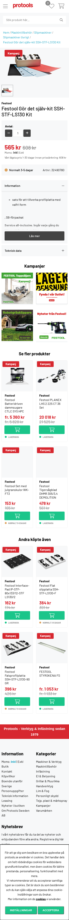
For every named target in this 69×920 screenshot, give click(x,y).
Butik (5, 766)
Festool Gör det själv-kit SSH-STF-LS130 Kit (32, 42)
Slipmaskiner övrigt (16, 37)
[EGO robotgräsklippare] (17, 340)
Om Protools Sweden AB (16, 813)
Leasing (7, 800)
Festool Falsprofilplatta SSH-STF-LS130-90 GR (17, 677)
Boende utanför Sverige (12, 783)
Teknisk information (15, 796)
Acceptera (51, 910)
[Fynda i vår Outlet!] (51, 303)
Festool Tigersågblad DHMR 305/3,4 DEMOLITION (48, 491)
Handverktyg (44, 786)
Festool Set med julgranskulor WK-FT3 (17, 489)
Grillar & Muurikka (47, 781)
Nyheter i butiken (13, 805)
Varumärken (44, 810)
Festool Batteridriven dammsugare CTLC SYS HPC (14, 405)
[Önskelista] (53, 6)
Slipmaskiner (43, 32)
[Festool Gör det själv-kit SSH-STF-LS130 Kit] (7, 90)
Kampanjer (43, 805)
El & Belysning (45, 776)
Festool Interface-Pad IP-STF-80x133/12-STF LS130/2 (17, 591)
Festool (7, 103)
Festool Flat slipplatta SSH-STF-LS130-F (49, 589)
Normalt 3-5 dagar (21, 170)
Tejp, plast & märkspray (51, 800)
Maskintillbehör (21, 32)
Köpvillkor (8, 776)
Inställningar (21, 910)
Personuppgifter (13, 791)
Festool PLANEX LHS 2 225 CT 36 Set (50, 403)
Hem (6, 32)
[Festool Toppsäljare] (17, 303)
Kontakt (7, 771)
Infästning (43, 771)
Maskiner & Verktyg (49, 761)
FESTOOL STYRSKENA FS (49, 673)
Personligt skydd (47, 796)
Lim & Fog (42, 791)
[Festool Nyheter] (51, 340)
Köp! (27, 428)
